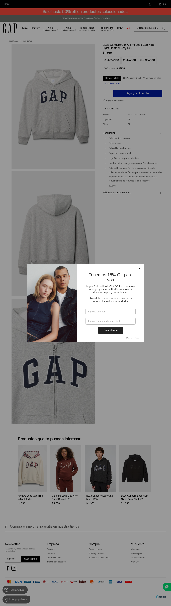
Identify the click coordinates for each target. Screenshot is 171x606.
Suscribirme (111, 330)
